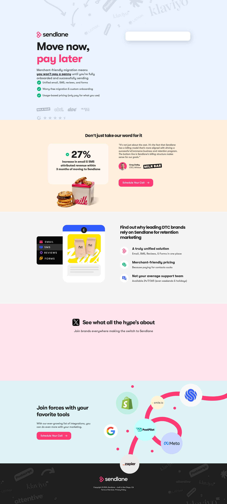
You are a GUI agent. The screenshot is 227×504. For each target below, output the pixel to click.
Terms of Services (107, 490)
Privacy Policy (120, 490)
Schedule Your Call (136, 182)
